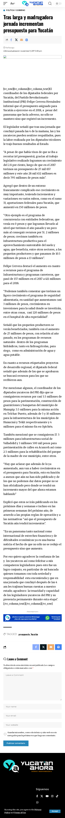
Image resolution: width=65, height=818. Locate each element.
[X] (42, 796)
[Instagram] (52, 796)
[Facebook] (37, 796)
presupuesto (24, 634)
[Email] (21, 39)
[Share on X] (16, 39)
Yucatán (34, 634)
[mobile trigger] (6, 3)
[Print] (26, 39)
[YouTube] (47, 796)
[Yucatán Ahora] (32, 3)
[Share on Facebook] (11, 39)
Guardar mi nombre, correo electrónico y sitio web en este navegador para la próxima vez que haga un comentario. (32, 734)
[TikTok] (57, 796)
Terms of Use (20, 813)
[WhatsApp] (37, 802)
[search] (50, 3)
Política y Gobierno (15, 10)
